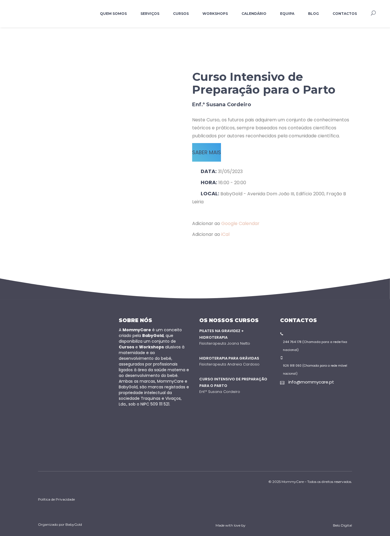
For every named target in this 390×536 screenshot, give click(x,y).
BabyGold (73, 524)
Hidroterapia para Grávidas (229, 358)
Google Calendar (240, 223)
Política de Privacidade (56, 499)
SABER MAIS (206, 152)
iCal (225, 234)
